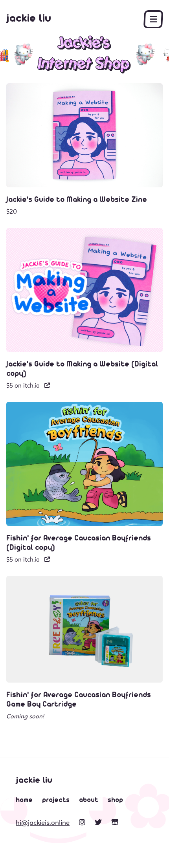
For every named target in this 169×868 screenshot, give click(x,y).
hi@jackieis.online (43, 822)
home (24, 800)
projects (56, 800)
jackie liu (28, 19)
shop (115, 800)
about (88, 800)
